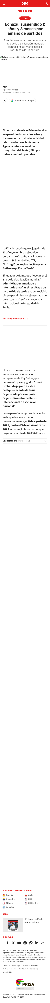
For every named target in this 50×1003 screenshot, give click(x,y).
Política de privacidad (30, 966)
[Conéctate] (46, 3)
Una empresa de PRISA (25, 983)
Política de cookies (10, 969)
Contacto (6, 966)
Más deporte (25, 10)
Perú (20, 441)
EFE (5, 87)
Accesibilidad (7, 972)
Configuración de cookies (28, 969)
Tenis (27, 441)
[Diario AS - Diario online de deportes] (25, 3)
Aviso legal (16, 966)
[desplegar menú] (4, 4)
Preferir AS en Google (24, 100)
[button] (5, 100)
